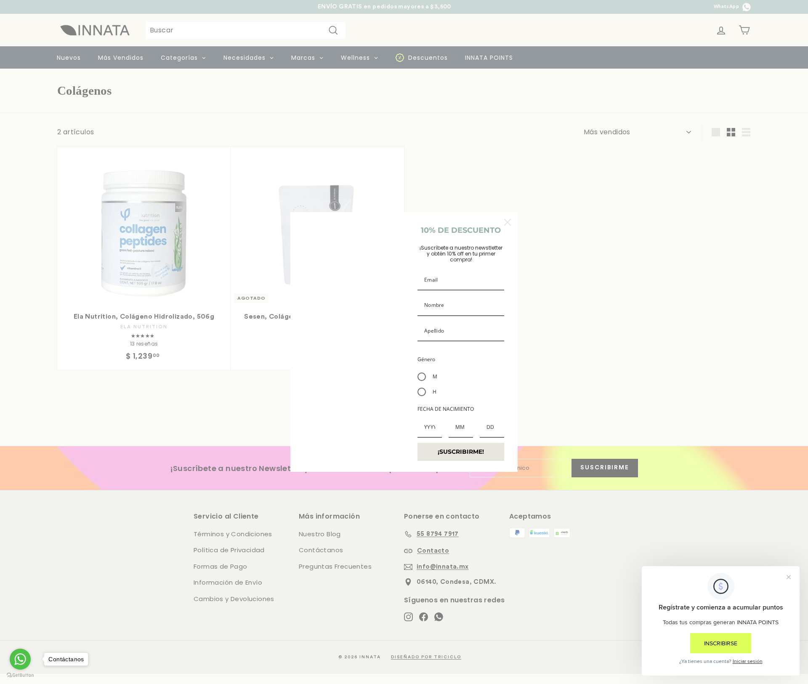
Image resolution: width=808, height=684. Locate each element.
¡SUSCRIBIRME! (461, 451)
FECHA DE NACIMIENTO (445, 409)
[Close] (507, 222)
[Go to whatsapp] (20, 659)
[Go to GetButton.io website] (20, 675)
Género (426, 359)
